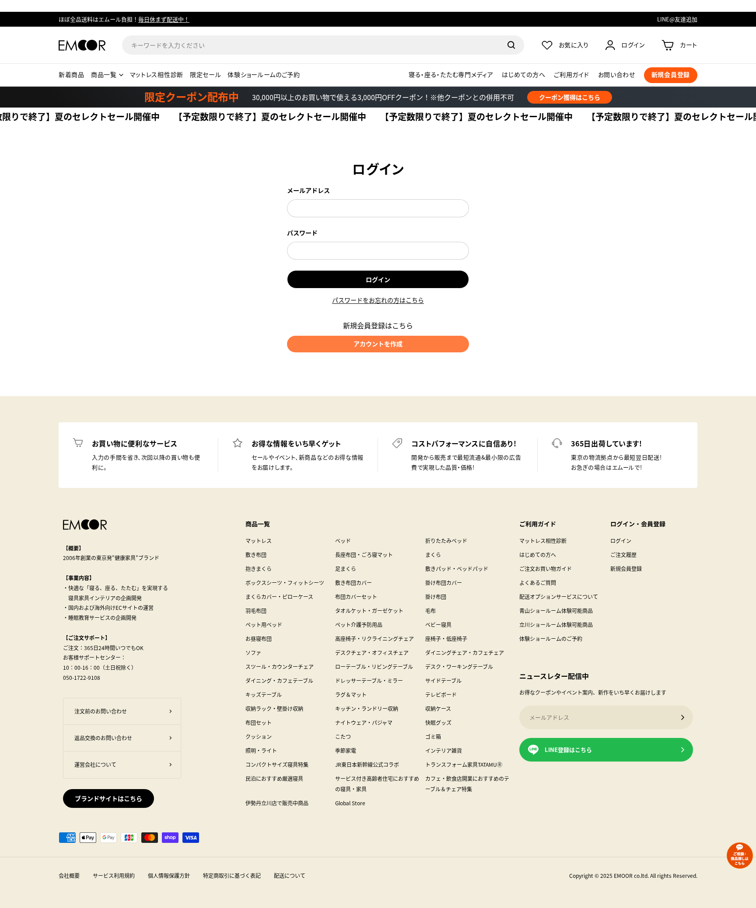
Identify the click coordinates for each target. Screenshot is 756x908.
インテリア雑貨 (443, 750)
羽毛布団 (255, 610)
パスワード (302, 232)
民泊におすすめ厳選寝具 (274, 778)
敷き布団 (255, 554)
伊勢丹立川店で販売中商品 (276, 803)
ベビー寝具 (438, 624)
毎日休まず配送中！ (163, 19)
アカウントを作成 (378, 343)
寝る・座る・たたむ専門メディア (451, 75)
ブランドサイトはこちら (108, 798)
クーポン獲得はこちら (569, 97)
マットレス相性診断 (156, 75)
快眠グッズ (438, 722)
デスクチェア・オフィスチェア (372, 652)
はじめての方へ (523, 75)
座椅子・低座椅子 (446, 638)
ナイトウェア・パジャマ (363, 722)
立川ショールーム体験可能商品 (556, 624)
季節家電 (345, 750)
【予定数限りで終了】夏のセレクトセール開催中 (254, 117)
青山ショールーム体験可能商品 (556, 610)
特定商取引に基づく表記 (232, 875)
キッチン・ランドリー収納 (366, 708)
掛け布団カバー (443, 582)
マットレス (258, 540)
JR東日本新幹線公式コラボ (367, 764)
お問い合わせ (616, 75)
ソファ (253, 652)
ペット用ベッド (263, 624)
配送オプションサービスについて (558, 596)
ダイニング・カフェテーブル (279, 680)
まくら (433, 554)
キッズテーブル (263, 694)
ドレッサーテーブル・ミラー (369, 680)
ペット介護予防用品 (358, 624)
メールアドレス (308, 190)
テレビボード (441, 694)
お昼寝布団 (258, 638)
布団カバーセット (356, 596)
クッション (258, 736)
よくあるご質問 (537, 582)
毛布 (430, 610)
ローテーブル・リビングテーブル (374, 666)
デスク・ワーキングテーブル (459, 666)
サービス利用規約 (114, 875)
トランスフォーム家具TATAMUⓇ (463, 764)
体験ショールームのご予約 (264, 75)
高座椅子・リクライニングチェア (374, 638)
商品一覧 (104, 75)
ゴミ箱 (433, 736)
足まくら (345, 568)
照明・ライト (261, 750)
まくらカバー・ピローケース (279, 596)
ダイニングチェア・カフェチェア (464, 652)
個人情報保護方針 (169, 875)
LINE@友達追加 (677, 19)
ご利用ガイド (571, 75)
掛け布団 (435, 596)
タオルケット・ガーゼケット (369, 610)
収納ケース (438, 708)
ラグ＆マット (351, 694)
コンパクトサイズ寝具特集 (276, 764)
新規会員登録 (626, 568)
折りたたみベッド (446, 540)
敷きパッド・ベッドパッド (456, 568)
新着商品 (71, 75)
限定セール (205, 75)
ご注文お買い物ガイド (545, 568)
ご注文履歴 (623, 554)
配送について (289, 875)
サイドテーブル (443, 680)
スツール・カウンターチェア (279, 666)
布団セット (258, 722)
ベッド (343, 540)
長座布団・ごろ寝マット (364, 554)
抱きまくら (258, 568)
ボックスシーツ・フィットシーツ (284, 582)
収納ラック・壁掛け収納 (274, 708)
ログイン (378, 279)
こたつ (343, 736)
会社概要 (69, 875)
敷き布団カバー (353, 582)
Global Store (350, 803)
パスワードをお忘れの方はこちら (378, 300)
